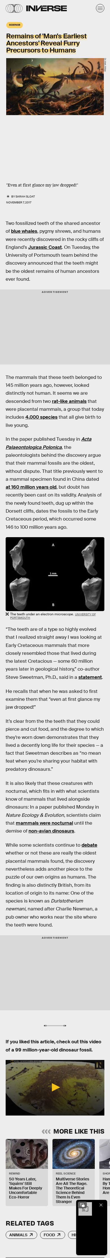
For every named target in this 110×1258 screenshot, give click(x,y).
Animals (18, 1234)
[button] (55, 1087)
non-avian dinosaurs (51, 831)
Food (49, 1234)
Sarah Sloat (25, 196)
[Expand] (82, 1205)
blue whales (24, 231)
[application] (55, 1088)
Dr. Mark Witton (105, 65)
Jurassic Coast (45, 247)
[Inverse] (46, 8)
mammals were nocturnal (44, 823)
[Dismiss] (100, 1205)
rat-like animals (69, 401)
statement (90, 677)
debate (89, 845)
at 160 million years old (31, 487)
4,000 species (41, 417)
